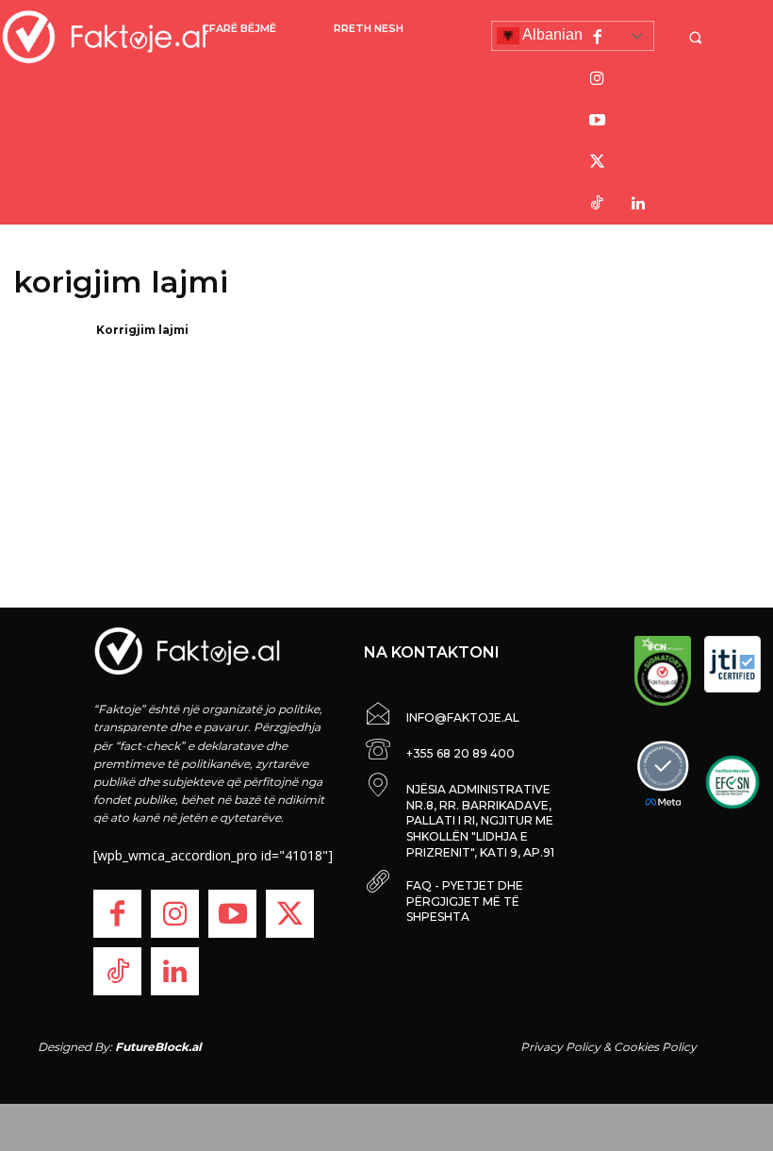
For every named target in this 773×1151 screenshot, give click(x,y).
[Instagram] (597, 79)
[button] (700, 37)
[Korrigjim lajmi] (48, 355)
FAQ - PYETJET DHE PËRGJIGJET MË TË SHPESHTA (464, 901)
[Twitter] (597, 162)
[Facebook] (597, 38)
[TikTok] (597, 204)
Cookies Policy (655, 1047)
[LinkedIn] (638, 204)
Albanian (551, 34)
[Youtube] (597, 121)
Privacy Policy (560, 1047)
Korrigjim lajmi (142, 330)
